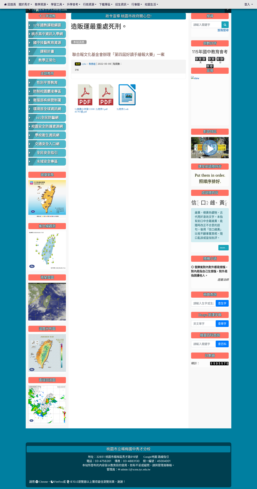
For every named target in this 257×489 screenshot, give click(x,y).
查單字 (222, 323)
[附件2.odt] (127, 94)
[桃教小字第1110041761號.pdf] (85, 94)
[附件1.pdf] (106, 94)
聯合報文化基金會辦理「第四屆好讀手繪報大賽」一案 (118, 54)
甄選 (78, 64)
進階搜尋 (223, 30)
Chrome (43, 481)
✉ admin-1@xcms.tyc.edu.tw (134, 469)
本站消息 (78, 42)
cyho (84, 64)
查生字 (222, 303)
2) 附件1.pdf (102, 109)
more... (223, 247)
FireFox (58, 481)
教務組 (92, 64)
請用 (32, 481)
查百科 (222, 344)
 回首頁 (10, 4)
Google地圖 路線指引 (156, 456)
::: (72, 14)
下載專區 (104, 4)
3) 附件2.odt (122, 109)
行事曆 (135, 4)
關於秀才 (24, 4)
